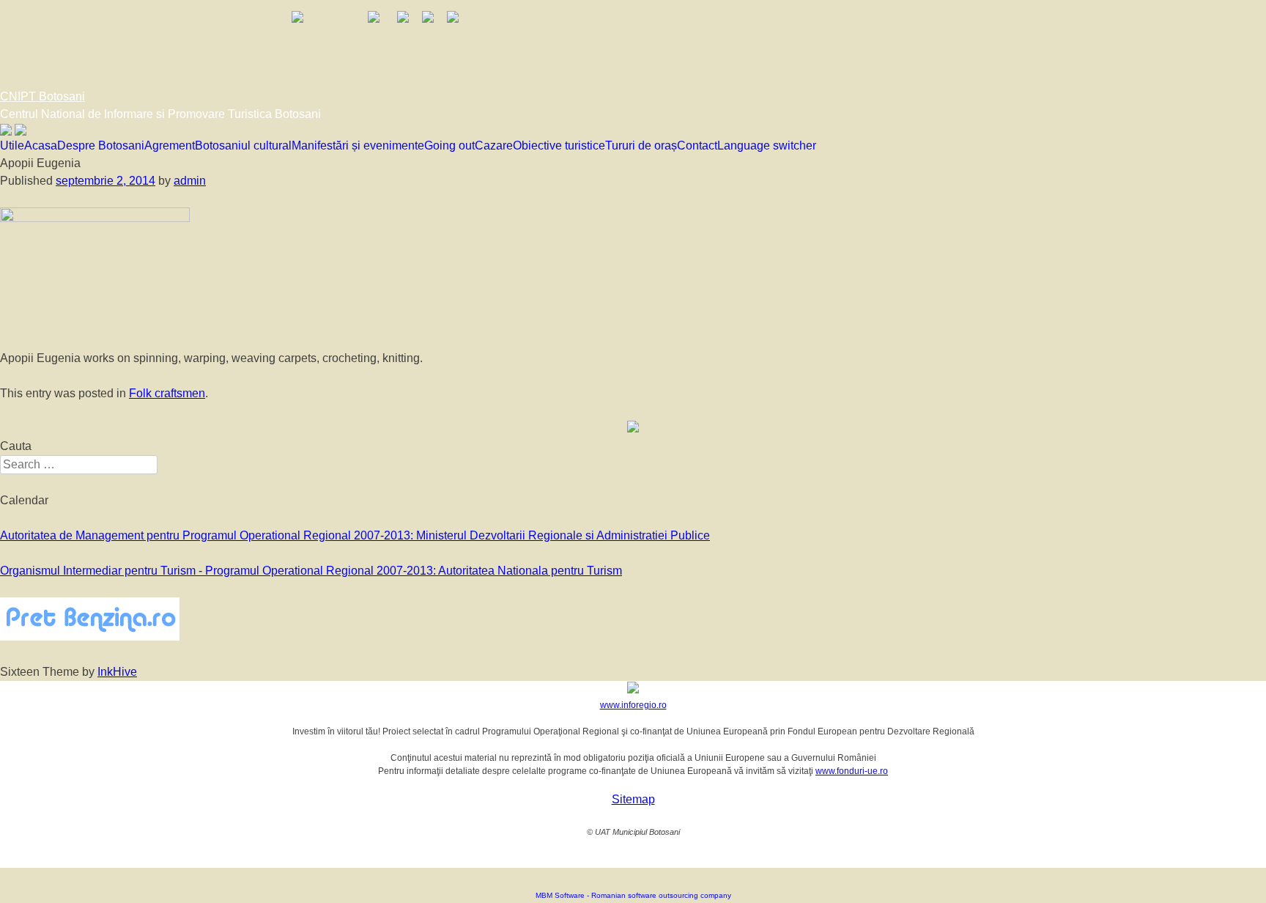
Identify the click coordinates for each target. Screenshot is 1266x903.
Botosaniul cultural (243, 145)
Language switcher (766, 145)
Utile (12, 145)
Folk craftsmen (167, 393)
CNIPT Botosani (42, 96)
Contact (697, 145)
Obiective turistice (559, 145)
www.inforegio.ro (633, 705)
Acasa (40, 145)
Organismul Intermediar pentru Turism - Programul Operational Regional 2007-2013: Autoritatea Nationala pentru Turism (311, 570)
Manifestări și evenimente (358, 145)
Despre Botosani (100, 145)
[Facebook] (6, 131)
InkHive (117, 672)
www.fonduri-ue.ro (851, 771)
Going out (449, 145)
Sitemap (633, 799)
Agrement (169, 145)
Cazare (494, 145)
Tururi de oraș (641, 145)
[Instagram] (20, 131)
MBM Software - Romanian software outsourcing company (633, 895)
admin (190, 180)
